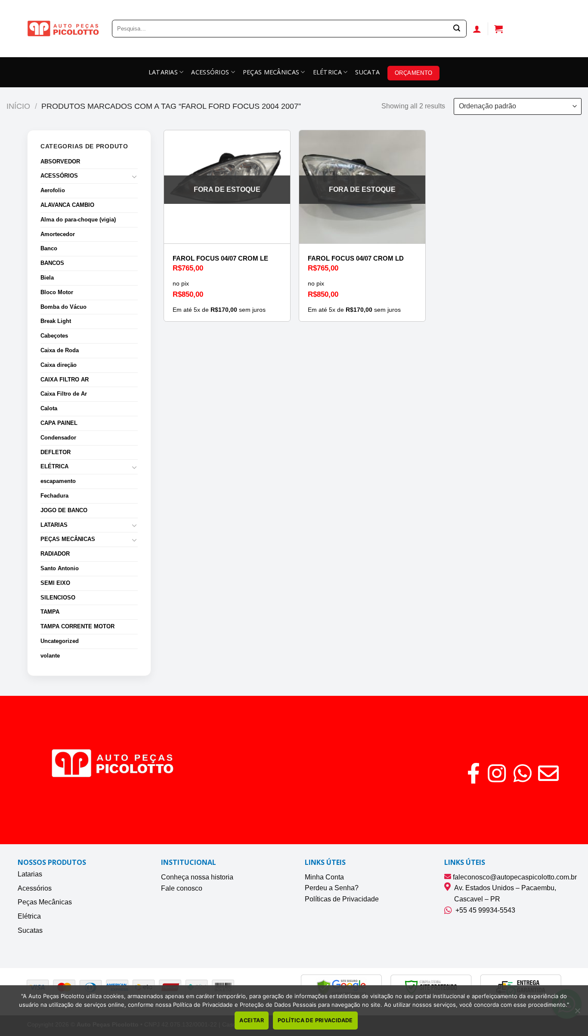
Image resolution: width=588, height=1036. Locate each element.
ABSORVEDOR (60, 161)
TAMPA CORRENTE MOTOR (77, 626)
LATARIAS (163, 72)
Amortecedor (57, 234)
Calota (48, 408)
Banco (48, 248)
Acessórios (35, 888)
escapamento (58, 481)
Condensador (58, 437)
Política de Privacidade (315, 1020)
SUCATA (367, 72)
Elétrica (29, 916)
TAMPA (49, 612)
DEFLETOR (55, 452)
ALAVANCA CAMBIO (67, 205)
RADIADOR (55, 553)
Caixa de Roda (59, 350)
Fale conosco (181, 888)
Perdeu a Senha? (332, 888)
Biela (47, 277)
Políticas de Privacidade (342, 899)
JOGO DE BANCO (63, 510)
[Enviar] (456, 29)
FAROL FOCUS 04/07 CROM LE (220, 258)
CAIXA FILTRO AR (64, 379)
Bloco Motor (56, 292)
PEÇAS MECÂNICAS (271, 72)
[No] (577, 1013)
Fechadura (54, 495)
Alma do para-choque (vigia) (78, 219)
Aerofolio (52, 190)
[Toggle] (134, 176)
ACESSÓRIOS (210, 72)
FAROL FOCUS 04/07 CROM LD (356, 258)
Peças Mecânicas (45, 902)
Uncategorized (59, 641)
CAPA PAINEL (58, 423)
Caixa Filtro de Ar (63, 393)
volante (50, 655)
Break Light (55, 321)
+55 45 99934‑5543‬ (483, 910)
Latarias (30, 874)
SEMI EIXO (55, 583)
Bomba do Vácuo (63, 307)
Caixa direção (58, 365)
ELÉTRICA (327, 72)
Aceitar (251, 1020)
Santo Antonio (59, 568)
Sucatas (30, 930)
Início (18, 106)
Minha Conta (324, 877)
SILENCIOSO (57, 597)
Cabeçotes (54, 335)
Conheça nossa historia (197, 877)
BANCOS (52, 263)
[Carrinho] (498, 28)
